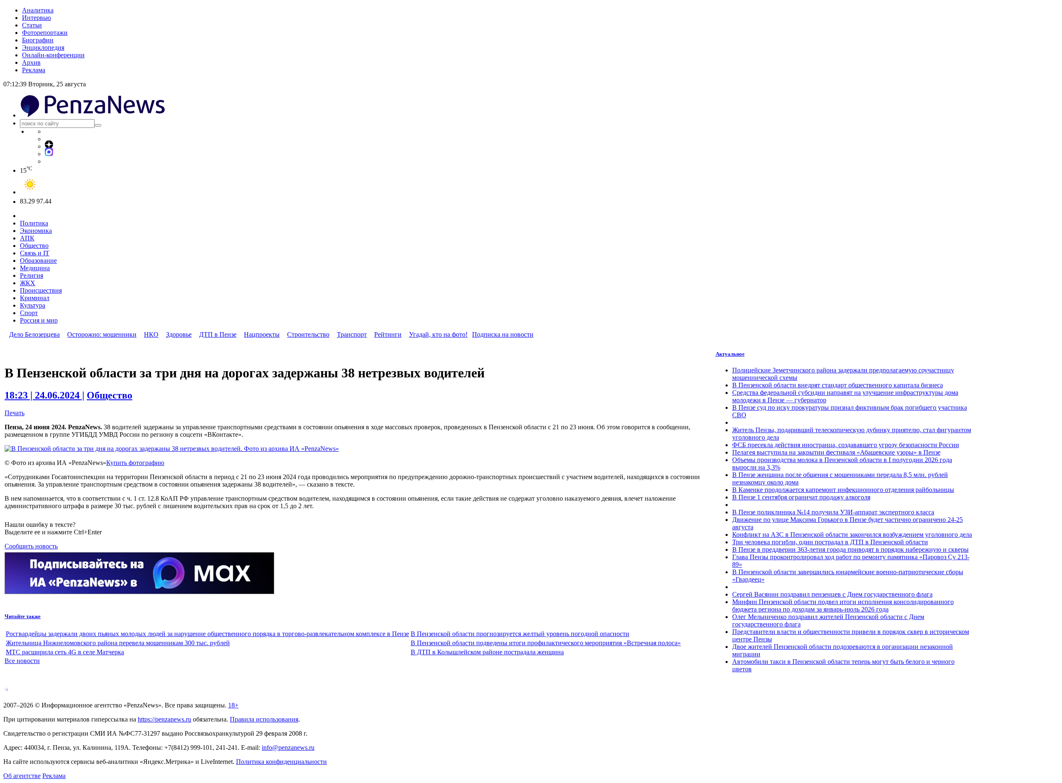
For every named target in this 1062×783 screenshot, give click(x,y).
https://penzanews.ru (164, 719)
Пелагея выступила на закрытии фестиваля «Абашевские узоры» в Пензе (836, 452)
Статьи (32, 25)
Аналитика (38, 10)
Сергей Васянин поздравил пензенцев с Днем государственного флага (832, 594)
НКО (151, 334)
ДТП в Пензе (217, 334)
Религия (31, 275)
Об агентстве (22, 775)
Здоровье (179, 334)
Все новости (22, 660)
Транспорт (352, 334)
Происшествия (41, 290)
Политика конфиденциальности (281, 761)
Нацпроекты (262, 334)
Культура (32, 305)
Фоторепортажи (45, 32)
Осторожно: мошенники (101, 334)
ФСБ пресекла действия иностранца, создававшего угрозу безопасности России (845, 444)
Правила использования (264, 719)
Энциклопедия (43, 47)
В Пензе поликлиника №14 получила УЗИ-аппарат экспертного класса (833, 512)
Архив (31, 62)
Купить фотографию (135, 462)
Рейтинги (388, 334)
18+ (233, 705)
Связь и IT (34, 253)
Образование (38, 260)
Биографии (38, 40)
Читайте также (23, 616)
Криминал (34, 297)
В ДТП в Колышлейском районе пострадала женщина (487, 652)
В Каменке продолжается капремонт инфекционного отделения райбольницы (843, 489)
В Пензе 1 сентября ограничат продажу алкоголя (801, 497)
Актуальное (730, 354)
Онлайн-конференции (53, 55)
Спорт (29, 312)
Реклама (33, 69)
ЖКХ (27, 282)
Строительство (308, 334)
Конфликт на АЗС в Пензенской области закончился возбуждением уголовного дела (852, 534)
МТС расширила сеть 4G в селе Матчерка (65, 652)
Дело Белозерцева (34, 334)
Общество (34, 245)
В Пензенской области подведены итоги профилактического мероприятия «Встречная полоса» (546, 642)
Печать (14, 412)
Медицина (35, 268)
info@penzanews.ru (288, 747)
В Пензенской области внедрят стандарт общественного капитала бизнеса (837, 385)
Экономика (36, 230)
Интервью (36, 17)
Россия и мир (39, 320)
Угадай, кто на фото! (438, 334)
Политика (34, 223)
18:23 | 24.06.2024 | (44, 395)
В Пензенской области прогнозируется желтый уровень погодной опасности (520, 633)
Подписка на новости (502, 334)
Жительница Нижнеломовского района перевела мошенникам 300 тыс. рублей (118, 642)
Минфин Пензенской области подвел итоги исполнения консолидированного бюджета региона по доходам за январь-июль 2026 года (843, 605)
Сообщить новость (31, 546)
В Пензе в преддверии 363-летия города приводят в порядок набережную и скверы (850, 549)
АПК (27, 238)
